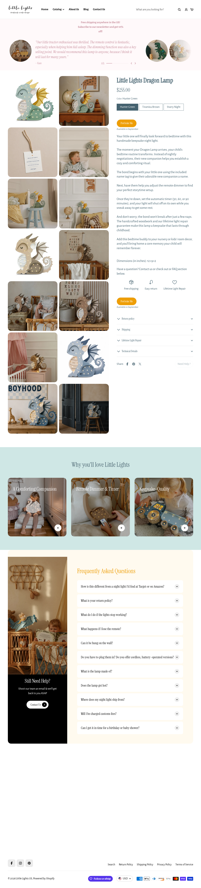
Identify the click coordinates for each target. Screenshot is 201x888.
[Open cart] (192, 9)
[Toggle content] (57, 524)
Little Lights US (24, 878)
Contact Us (99, 9)
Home (44, 9)
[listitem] (76, 51)
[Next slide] (135, 59)
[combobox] (158, 9)
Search (111, 864)
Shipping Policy (145, 864)
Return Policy (126, 864)
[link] (184, 360)
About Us (74, 9)
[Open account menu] (186, 9)
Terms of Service (184, 864)
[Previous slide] (131, 59)
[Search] (179, 9)
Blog (86, 9)
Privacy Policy (164, 864)
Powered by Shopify (43, 878)
